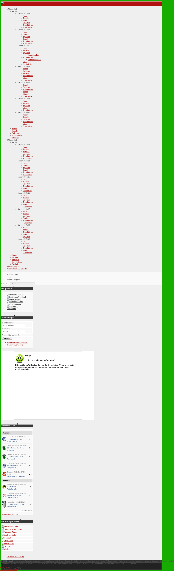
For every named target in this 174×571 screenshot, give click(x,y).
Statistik (26, 20)
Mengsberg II (11, 468)
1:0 (30, 448)
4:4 (30, 474)
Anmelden (7, 338)
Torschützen (28, 25)
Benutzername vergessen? (17, 343)
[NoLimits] (7, 546)
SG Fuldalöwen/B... (13, 439)
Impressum (11, 309)
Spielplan (26, 23)
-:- (30, 486)
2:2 (30, 465)
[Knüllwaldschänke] (10, 526)
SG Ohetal (10, 486)
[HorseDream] (8, 544)
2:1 (30, 439)
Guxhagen (21, 476)
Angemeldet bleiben (9, 335)
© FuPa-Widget (27, 510)
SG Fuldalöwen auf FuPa (10, 514)
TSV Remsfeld (11, 495)
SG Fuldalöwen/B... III (14, 448)
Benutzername (8, 323)
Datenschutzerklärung (15, 557)
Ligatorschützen (34, 60)
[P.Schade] (7, 538)
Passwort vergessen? (15, 345)
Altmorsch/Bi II (11, 450)
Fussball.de (27, 27)
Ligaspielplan (33, 55)
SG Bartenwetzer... (13, 504)
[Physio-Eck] (7, 541)
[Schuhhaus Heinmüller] (12, 529)
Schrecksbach (12, 441)
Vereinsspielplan (13, 267)
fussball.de (27, 64)
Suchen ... (5, 284)
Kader (25, 16)
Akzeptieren (4, 567)
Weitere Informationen (8, 570)
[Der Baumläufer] (9, 535)
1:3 (30, 457)
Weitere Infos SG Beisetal (17, 269)
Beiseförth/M (11, 476)
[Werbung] (6, 549)
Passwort (6, 329)
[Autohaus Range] (9, 532)
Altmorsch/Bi (11, 459)
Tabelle (26, 18)
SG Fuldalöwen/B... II (14, 457)
